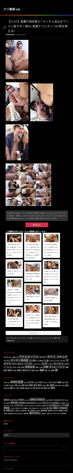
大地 (16, 385)
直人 (18, 388)
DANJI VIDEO (37, 399)
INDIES (8, 403)
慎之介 (44, 385)
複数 (42, 370)
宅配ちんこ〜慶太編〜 (21, 410)
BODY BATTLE (14, 400)
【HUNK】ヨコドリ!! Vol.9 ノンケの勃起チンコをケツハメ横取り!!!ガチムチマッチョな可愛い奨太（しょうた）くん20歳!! (51, 277)
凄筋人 (56, 408)
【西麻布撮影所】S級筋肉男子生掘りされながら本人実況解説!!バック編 (33, 276)
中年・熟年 (21, 367)
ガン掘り (30, 338)
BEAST (7, 400)
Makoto (25, 382)
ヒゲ (44, 363)
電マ (49, 370)
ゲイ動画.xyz (12, 9)
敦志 (52, 385)
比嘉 (5, 388)
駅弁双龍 (63, 413)
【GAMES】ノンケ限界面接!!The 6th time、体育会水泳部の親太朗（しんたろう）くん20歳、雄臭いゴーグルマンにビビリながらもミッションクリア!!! (14, 296)
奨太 (26, 385)
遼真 (45, 388)
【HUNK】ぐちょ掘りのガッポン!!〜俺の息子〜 (14, 272)
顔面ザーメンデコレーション (54, 413)
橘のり (59, 385)
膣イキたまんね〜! (18, 413)
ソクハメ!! (19, 405)
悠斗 (40, 385)
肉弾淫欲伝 (10, 413)
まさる (36, 382)
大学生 (41, 367)
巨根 (46, 367)
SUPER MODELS (31, 403)
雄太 (53, 388)
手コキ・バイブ (57, 367)
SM (17, 357)
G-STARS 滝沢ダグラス (58, 400)
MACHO (14, 402)
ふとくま (38, 403)
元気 (66, 382)
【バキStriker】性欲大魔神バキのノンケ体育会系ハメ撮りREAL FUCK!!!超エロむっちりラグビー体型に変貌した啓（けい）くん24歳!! (51, 250)
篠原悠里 (27, 388)
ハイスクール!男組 (14, 408)
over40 (22, 403)
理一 (14, 388)
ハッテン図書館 (23, 408)
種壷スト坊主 (63, 410)
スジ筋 (46, 361)
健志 (63, 382)
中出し (15, 367)
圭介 (12, 341)
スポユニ (52, 360)
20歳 (7, 357)
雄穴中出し (35, 413)
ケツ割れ (40, 361)
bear (10, 357)
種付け (37, 370)
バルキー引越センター (33, 408)
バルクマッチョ (37, 364)
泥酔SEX (38, 410)
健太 (59, 382)
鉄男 (49, 388)
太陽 (22, 385)
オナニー (42, 357)
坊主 (37, 367)
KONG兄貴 (17, 382)
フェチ (50, 364)
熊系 (15, 370)
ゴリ (41, 382)
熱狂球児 (44, 410)
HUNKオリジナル (20, 34)
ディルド (37, 338)
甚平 (55, 338)
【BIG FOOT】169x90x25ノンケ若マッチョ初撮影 (51, 299)
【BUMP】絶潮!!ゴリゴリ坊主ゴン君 (32, 298)
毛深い (10, 370)
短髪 (33, 370)
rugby (14, 357)
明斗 (56, 385)
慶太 (48, 385)
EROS (50, 400)
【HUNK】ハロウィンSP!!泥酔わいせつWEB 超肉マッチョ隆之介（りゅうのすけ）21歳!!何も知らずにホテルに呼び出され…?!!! (33, 320)
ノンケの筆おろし (53, 405)
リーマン (9, 367)
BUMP (21, 400)
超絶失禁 (26, 413)
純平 (31, 388)
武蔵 (66, 385)
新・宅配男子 (31, 410)
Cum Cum (27, 400)
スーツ (57, 361)
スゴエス (12, 405)
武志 (63, 385)
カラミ (24, 338)
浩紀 (8, 388)
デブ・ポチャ (17, 364)
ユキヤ (55, 382)
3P (4, 357)
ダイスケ (46, 382)
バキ (50, 382)
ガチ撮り (62, 403)
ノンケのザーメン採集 (40, 405)
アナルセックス (15, 338)
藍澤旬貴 (38, 388)
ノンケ (43, 338)
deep (47, 400)
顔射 (52, 370)
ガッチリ (7, 361)
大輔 (19, 385)
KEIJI (9, 382)
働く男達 (49, 408)
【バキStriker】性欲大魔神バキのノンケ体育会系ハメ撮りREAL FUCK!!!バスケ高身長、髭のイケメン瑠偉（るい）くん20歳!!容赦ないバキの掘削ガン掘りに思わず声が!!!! (33, 251)
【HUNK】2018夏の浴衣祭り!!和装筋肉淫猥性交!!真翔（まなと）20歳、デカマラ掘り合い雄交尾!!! (51, 320)
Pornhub (6, 423)
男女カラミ (27, 370)
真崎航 (22, 388)
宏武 (31, 385)
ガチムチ (62, 356)
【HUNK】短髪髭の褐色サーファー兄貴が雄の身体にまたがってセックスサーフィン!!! (14, 321)
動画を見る (37, 225)
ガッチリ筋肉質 (19, 360)
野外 (46, 370)
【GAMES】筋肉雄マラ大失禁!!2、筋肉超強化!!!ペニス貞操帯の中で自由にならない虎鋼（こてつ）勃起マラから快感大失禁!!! (14, 250)
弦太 (35, 385)
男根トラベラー (53, 410)
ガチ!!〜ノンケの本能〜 (51, 403)
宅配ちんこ (10, 410)
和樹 (7, 385)
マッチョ (50, 338)
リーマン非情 (43, 408)
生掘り (19, 370)
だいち (31, 382)
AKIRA (5, 382)
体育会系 (30, 367)
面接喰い (44, 413)
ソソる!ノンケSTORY (28, 405)
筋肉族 (5, 413)
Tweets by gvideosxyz (10, 460)
